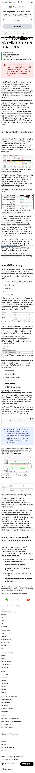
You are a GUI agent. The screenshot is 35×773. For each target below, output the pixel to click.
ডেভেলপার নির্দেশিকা (6, 702)
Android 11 (4, 692)
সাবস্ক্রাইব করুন (27, 764)
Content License (24, 587)
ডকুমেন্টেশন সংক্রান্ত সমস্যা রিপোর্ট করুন (11, 721)
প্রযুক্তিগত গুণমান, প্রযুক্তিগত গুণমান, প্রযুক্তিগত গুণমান (17, 34)
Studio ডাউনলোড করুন (7, 708)
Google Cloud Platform (8, 747)
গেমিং (2, 634)
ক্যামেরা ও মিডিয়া (5, 642)
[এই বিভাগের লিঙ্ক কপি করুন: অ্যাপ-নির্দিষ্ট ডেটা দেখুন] (25, 266)
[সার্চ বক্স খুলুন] (19, 2)
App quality (7, 32)
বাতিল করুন (17, 21)
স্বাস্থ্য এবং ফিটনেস (6, 639)
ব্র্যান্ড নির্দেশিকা (19, 757)
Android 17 (4, 675)
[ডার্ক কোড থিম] (30, 419)
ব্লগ (2, 623)
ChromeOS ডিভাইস (6, 661)
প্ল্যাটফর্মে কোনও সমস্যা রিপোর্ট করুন (10, 719)
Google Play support (7, 724)
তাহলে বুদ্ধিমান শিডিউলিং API (10, 246)
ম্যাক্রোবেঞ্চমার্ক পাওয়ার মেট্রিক (19, 71)
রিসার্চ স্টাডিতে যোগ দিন (7, 727)
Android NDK (5, 711)
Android (3, 609)
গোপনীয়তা (4, 645)
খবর (2, 620)
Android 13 (4, 686)
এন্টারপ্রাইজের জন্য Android (8, 612)
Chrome (3, 742)
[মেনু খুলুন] (3, 2)
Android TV (4, 667)
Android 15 (4, 680)
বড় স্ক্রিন (3, 656)
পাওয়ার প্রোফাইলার (12, 73)
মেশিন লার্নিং (4, 637)
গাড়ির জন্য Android (6, 664)
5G (2, 648)
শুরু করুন (17, 26)
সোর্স (2, 617)
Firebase (3, 744)
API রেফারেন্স (4, 705)
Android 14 (4, 683)
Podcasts (4, 626)
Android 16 (4, 678)
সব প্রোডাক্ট (4, 750)
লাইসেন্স (11, 757)
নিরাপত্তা (3, 615)
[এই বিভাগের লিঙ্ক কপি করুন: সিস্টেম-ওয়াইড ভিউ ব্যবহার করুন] (3, 135)
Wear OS (4, 658)
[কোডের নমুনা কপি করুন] (32, 419)
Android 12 (4, 689)
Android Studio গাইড (7, 699)
